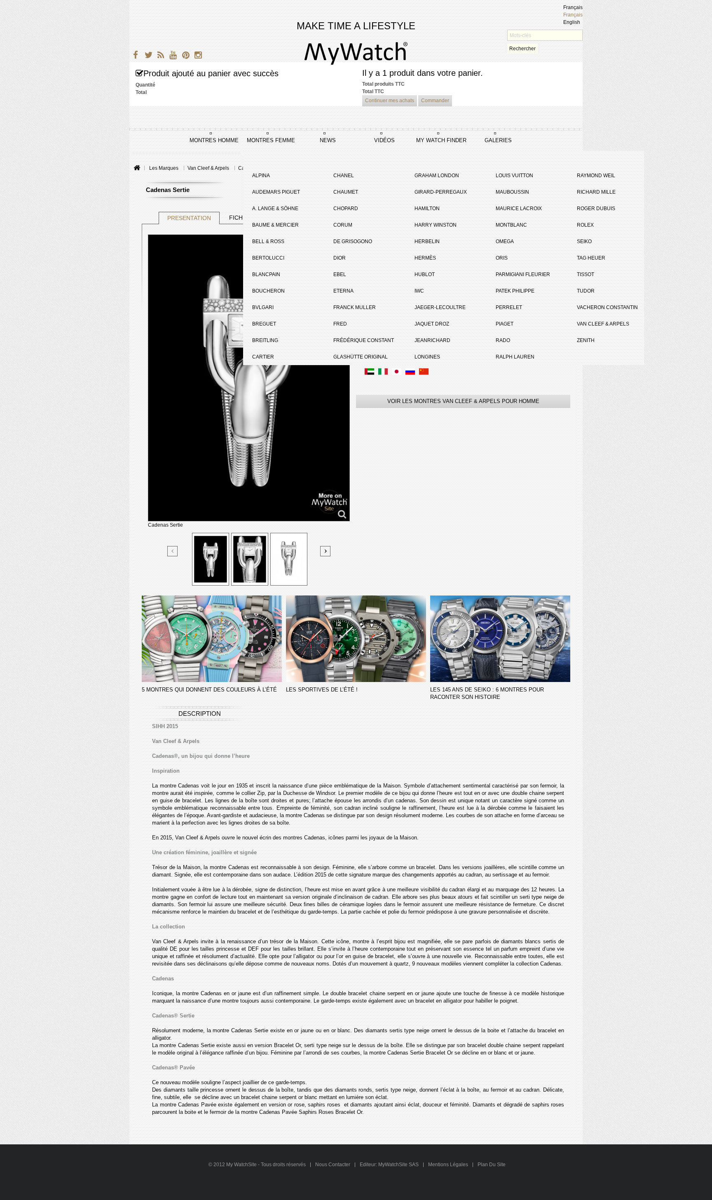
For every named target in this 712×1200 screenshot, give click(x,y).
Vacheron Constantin (607, 307)
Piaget (504, 324)
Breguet (264, 324)
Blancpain (266, 274)
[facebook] (134, 56)
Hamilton (427, 208)
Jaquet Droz (432, 324)
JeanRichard (432, 340)
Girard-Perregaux (441, 192)
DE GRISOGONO (352, 241)
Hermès (425, 258)
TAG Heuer (591, 258)
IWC (419, 291)
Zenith (586, 340)
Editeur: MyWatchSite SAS (389, 1164)
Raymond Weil (596, 175)
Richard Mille (596, 192)
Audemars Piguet (276, 192)
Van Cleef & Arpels (603, 324)
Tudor (586, 291)
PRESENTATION (189, 218)
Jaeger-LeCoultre (440, 307)
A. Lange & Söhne (275, 208)
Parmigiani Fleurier (523, 274)
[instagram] (196, 56)
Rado (503, 340)
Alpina (261, 175)
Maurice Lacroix (519, 208)
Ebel (339, 274)
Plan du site (492, 1164)
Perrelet (509, 307)
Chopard (345, 208)
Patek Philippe (515, 291)
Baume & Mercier (275, 225)
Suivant (325, 551)
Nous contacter (333, 1164)
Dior (339, 258)
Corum (342, 225)
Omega (505, 241)
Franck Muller (354, 307)
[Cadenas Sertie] (210, 559)
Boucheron (268, 291)
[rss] (159, 56)
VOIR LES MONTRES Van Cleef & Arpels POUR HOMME (463, 401)
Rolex (585, 225)
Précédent (173, 551)
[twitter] (147, 56)
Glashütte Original (360, 357)
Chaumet (345, 192)
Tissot (585, 274)
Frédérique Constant (363, 340)
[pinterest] (184, 56)
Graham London (437, 175)
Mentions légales (448, 1164)
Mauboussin (512, 192)
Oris (502, 258)
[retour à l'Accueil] (137, 168)
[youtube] (171, 56)
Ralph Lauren (515, 357)
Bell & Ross (268, 241)
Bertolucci (268, 258)
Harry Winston (436, 225)
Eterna (343, 291)
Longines (427, 357)
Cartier (263, 357)
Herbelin (427, 241)
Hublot (425, 274)
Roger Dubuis (596, 208)
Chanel (343, 175)
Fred (340, 324)
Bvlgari (263, 307)
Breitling (265, 340)
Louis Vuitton (514, 175)
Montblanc (511, 225)
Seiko (584, 241)
